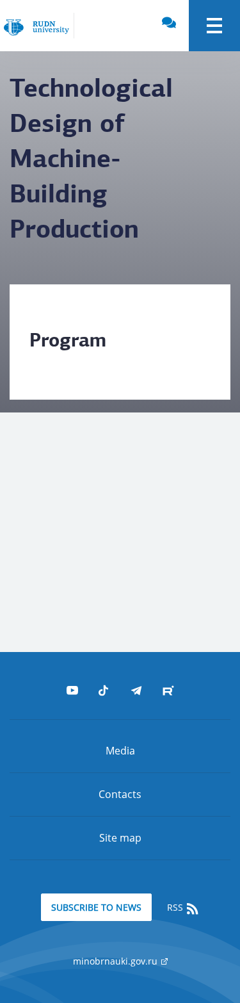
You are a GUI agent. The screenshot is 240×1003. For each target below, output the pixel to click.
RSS (176, 907)
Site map (120, 837)
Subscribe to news (96, 907)
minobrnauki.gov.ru (116, 961)
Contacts (120, 794)
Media (120, 750)
